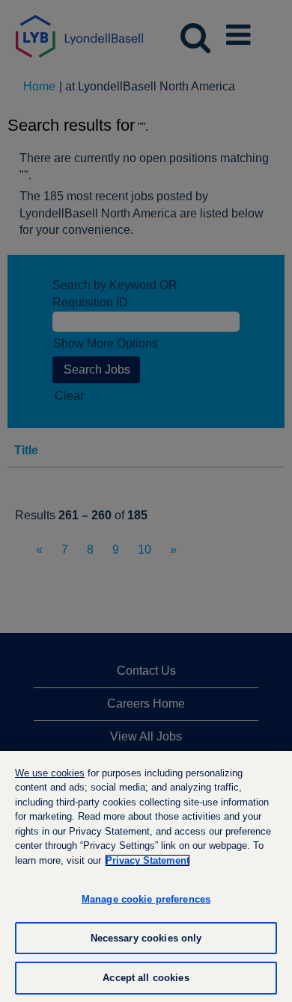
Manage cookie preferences (146, 899)
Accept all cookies (146, 977)
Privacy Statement (147, 860)
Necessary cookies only (146, 938)
